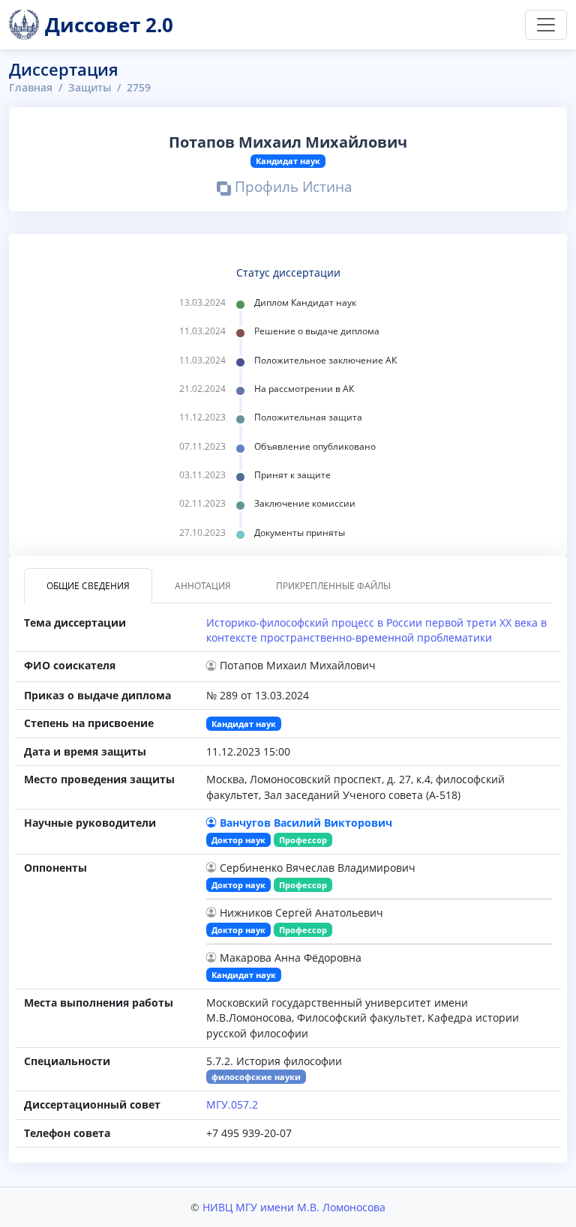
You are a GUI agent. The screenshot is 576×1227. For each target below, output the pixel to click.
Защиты (89, 87)
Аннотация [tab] (203, 585)
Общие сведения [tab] (88, 585)
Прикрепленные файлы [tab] (333, 585)
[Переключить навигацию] (546, 25)
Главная (30, 87)
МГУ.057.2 (232, 1104)
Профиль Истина (291, 188)
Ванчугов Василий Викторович (306, 823)
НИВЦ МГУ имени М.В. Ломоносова (294, 1207)
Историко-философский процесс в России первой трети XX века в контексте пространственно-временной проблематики (376, 630)
